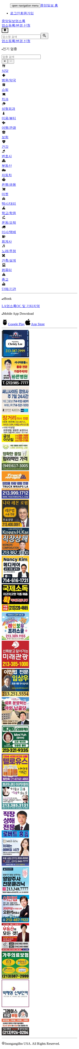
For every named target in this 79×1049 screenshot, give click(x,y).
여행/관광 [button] (9, 127)
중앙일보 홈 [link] (49, 5)
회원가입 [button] (27, 13)
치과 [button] (5, 99)
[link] (39, 344)
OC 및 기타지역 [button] (28, 306)
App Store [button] (38, 324)
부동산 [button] (7, 165)
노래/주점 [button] (9, 251)
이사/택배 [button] (9, 232)
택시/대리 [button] (9, 203)
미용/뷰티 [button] (9, 118)
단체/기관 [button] (9, 289)
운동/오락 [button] (9, 222)
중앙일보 (13, 21)
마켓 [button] (5, 194)
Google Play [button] (16, 324)
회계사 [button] (7, 241)
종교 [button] (5, 279)
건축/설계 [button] (9, 260)
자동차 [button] (7, 175)
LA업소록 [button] (9, 306)
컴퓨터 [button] (7, 270)
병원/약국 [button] (9, 80)
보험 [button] (5, 137)
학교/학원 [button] (9, 213)
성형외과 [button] (8, 108)
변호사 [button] (7, 156)
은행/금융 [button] (9, 184)
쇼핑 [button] (5, 89)
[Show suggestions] (5, 61)
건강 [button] (5, 146)
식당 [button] (5, 71)
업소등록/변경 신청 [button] (16, 25)
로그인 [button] (15, 13)
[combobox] (21, 57)
